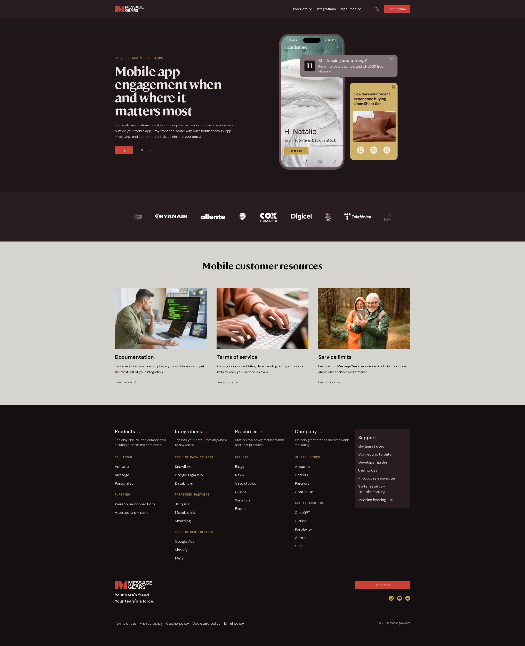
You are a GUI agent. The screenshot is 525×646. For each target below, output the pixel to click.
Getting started (371, 446)
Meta (179, 558)
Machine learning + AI (375, 499)
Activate (122, 466)
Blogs (239, 466)
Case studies (245, 483)
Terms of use (125, 623)
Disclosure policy (206, 623)
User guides (367, 470)
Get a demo (397, 9)
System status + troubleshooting (371, 489)
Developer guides (372, 462)
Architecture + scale (131, 512)
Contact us (304, 491)
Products (300, 9)
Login (124, 150)
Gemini (300, 537)
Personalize (124, 483)
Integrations (326, 9)
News (239, 475)
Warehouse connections (135, 504)
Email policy (234, 623)
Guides (240, 491)
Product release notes (377, 478)
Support (147, 150)
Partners (302, 483)
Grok (299, 546)
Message (122, 475)
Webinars (242, 500)
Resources (348, 9)
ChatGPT (302, 512)
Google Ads (184, 541)
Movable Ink (185, 512)
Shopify (181, 549)
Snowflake (183, 466)
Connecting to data (374, 454)
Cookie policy (177, 623)
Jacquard (182, 504)
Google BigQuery (189, 475)
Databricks (184, 483)
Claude (300, 520)
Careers (301, 475)
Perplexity (303, 529)
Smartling (183, 520)
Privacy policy (151, 623)
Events (241, 508)
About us (302, 466)
